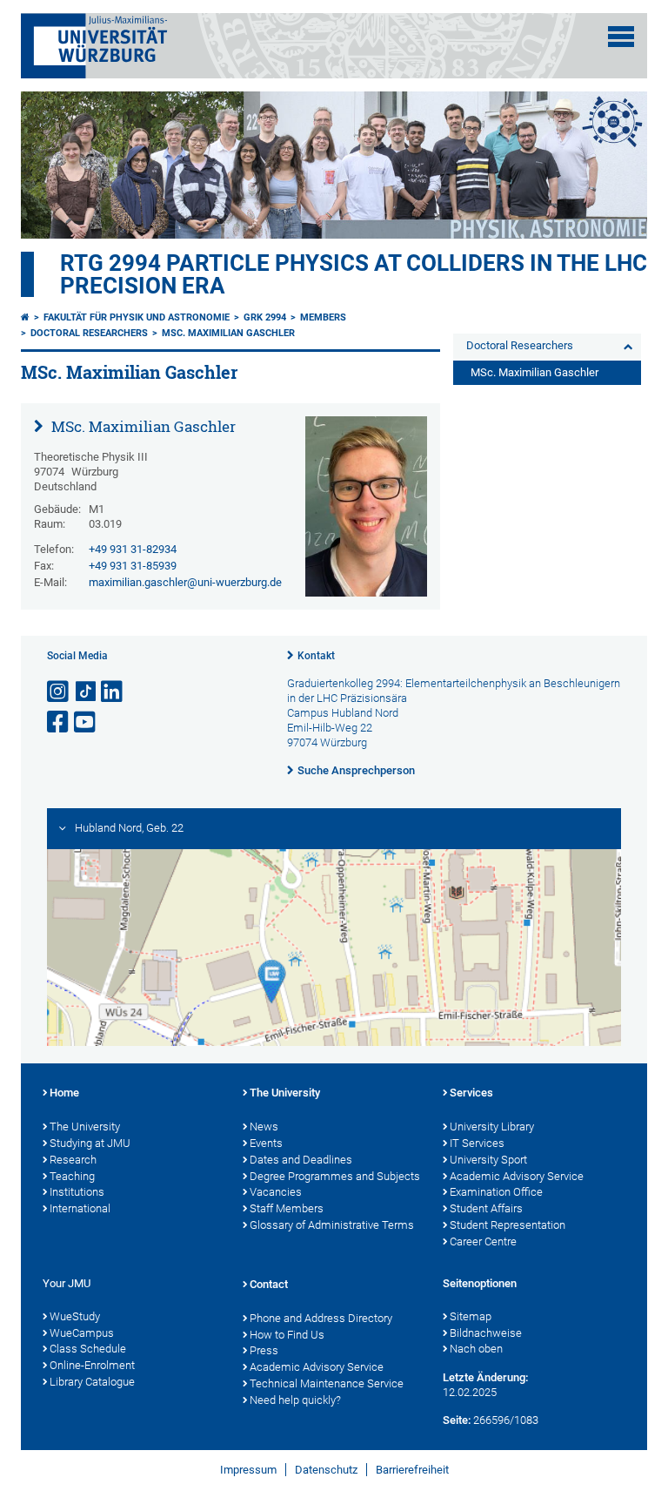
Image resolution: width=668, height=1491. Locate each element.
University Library (492, 1126)
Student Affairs (486, 1208)
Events (266, 1143)
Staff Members (287, 1208)
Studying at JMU (90, 1143)
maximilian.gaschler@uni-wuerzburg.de (185, 582)
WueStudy (75, 1316)
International (80, 1208)
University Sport (488, 1159)
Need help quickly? (295, 1400)
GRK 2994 (265, 317)
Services (471, 1092)
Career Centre (483, 1241)
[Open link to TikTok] (86, 692)
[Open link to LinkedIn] (113, 692)
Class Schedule (88, 1348)
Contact (269, 1284)
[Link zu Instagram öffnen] (59, 692)
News (264, 1126)
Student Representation (507, 1224)
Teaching (72, 1176)
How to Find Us (287, 1334)
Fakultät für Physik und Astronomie (136, 317)
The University (85, 1126)
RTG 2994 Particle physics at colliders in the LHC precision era (353, 274)
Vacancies (276, 1191)
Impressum (248, 1469)
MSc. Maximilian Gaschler (228, 333)
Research (73, 1159)
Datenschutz (326, 1469)
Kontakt (316, 656)
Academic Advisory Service (517, 1176)
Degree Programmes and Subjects (335, 1176)
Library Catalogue (92, 1381)
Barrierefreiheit (412, 1469)
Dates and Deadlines (301, 1159)
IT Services (477, 1143)
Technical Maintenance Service (327, 1383)
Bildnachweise (486, 1332)
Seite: (457, 1420)
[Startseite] (25, 317)
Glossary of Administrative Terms (332, 1224)
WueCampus (82, 1332)
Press (264, 1350)
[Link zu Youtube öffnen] (86, 722)
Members (323, 317)
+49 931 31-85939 (133, 565)
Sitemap (470, 1316)
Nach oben (476, 1348)
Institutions (77, 1191)
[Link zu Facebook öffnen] (59, 722)
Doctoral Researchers (89, 333)
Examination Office (496, 1191)
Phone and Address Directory (321, 1318)
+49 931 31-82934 (133, 549)
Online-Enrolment (92, 1365)
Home (64, 1092)
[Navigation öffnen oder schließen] (621, 36)
